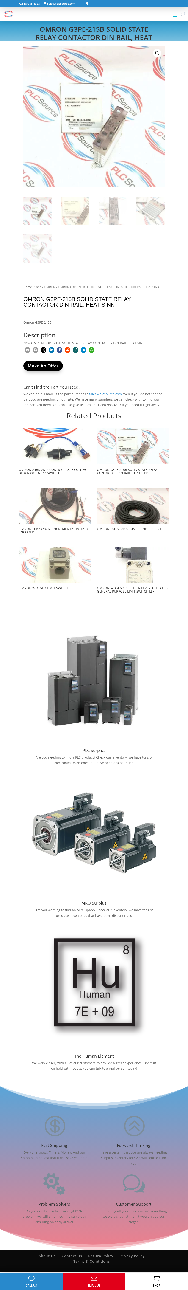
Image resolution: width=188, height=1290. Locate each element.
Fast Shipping (54, 1145)
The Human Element (94, 1056)
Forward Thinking (133, 1145)
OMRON (49, 287)
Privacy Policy (132, 1255)
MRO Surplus (94, 903)
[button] (157, 53)
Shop (37, 287)
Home (27, 287)
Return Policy (100, 1255)
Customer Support (133, 1204)
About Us (47, 1255)
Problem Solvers (54, 1204)
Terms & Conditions (91, 1261)
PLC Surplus (94, 750)
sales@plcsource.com (105, 394)
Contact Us (72, 1255)
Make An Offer (43, 366)
